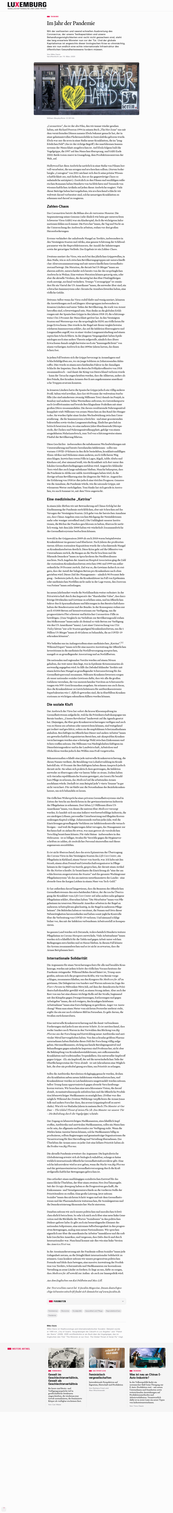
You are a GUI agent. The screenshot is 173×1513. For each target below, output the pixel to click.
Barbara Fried (99, 1388)
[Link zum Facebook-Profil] (154, 6)
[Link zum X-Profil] (149, 6)
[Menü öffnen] (163, 6)
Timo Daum (138, 1406)
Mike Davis (55, 54)
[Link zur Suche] (144, 6)
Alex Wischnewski (97, 1390)
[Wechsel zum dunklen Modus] (159, 6)
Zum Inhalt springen (165, 1)
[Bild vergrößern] (86, 88)
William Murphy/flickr (56, 118)
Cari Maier (56, 1405)
